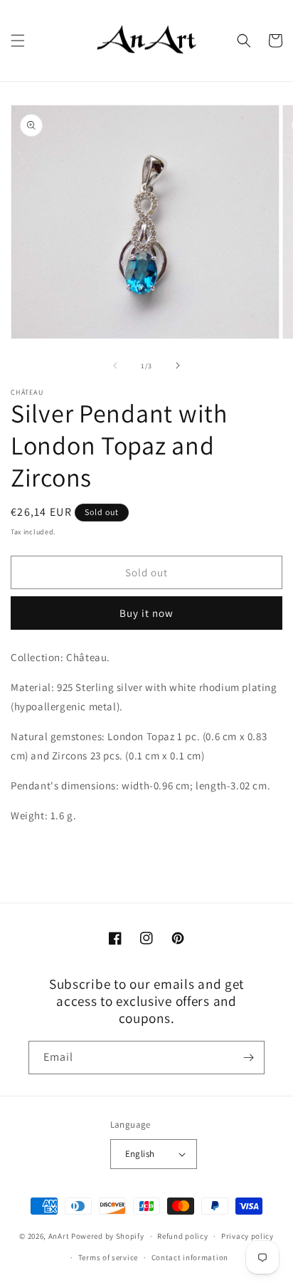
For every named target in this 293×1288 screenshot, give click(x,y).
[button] (17, 40)
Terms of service (108, 1257)
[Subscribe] (248, 1057)
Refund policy (182, 1236)
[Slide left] (115, 365)
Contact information (189, 1257)
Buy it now (146, 613)
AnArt (59, 1236)
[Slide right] (177, 365)
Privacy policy (247, 1236)
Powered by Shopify (107, 1236)
